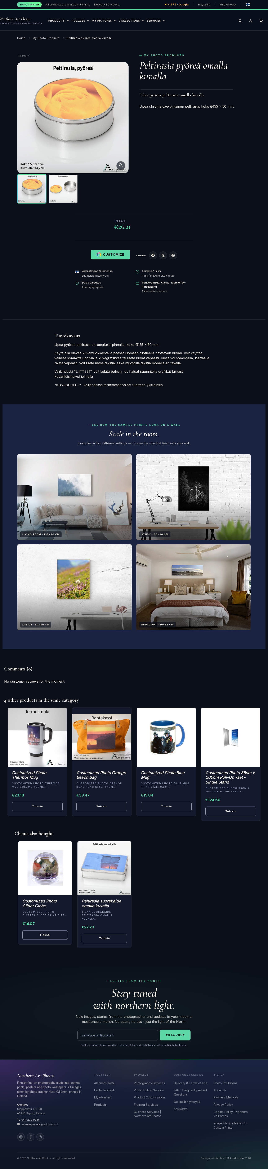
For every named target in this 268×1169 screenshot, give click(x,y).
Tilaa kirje (175, 1035)
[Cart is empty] (261, 20)
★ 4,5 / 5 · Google (176, 4)
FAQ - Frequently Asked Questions (190, 1092)
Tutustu (37, 806)
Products (100, 1104)
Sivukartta (180, 1109)
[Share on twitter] (163, 255)
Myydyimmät (102, 1097)
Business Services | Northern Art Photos (147, 1114)
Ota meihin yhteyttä (187, 1101)
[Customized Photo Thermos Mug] (37, 737)
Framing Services (146, 1104)
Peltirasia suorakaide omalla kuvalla (101, 903)
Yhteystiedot (227, 4)
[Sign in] (250, 20)
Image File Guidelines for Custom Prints (231, 1125)
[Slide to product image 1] (31, 189)
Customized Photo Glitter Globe (39, 903)
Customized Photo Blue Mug (162, 775)
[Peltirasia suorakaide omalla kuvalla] (104, 868)
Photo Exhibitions (225, 1083)
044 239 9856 (30, 1119)
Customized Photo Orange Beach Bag (101, 775)
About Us (220, 1090)
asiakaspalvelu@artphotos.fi (39, 1124)
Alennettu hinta (104, 1083)
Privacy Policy (223, 1104)
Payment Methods (226, 1097)
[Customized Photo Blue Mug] (166, 737)
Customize (113, 254)
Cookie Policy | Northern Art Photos (231, 1114)
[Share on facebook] (153, 255)
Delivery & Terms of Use (190, 1083)
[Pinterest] (40, 1137)
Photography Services (149, 1083)
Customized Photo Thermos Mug (29, 775)
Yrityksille (204, 4)
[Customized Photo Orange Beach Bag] (101, 737)
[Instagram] (21, 1137)
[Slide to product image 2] (63, 189)
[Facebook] (30, 1137)
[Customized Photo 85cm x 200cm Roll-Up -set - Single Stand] (230, 737)
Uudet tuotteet (104, 1090)
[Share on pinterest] (173, 255)
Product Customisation (149, 1097)
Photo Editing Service (149, 1090)
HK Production (234, 1158)
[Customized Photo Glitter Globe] (45, 868)
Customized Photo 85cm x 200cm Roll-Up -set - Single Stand (230, 777)
